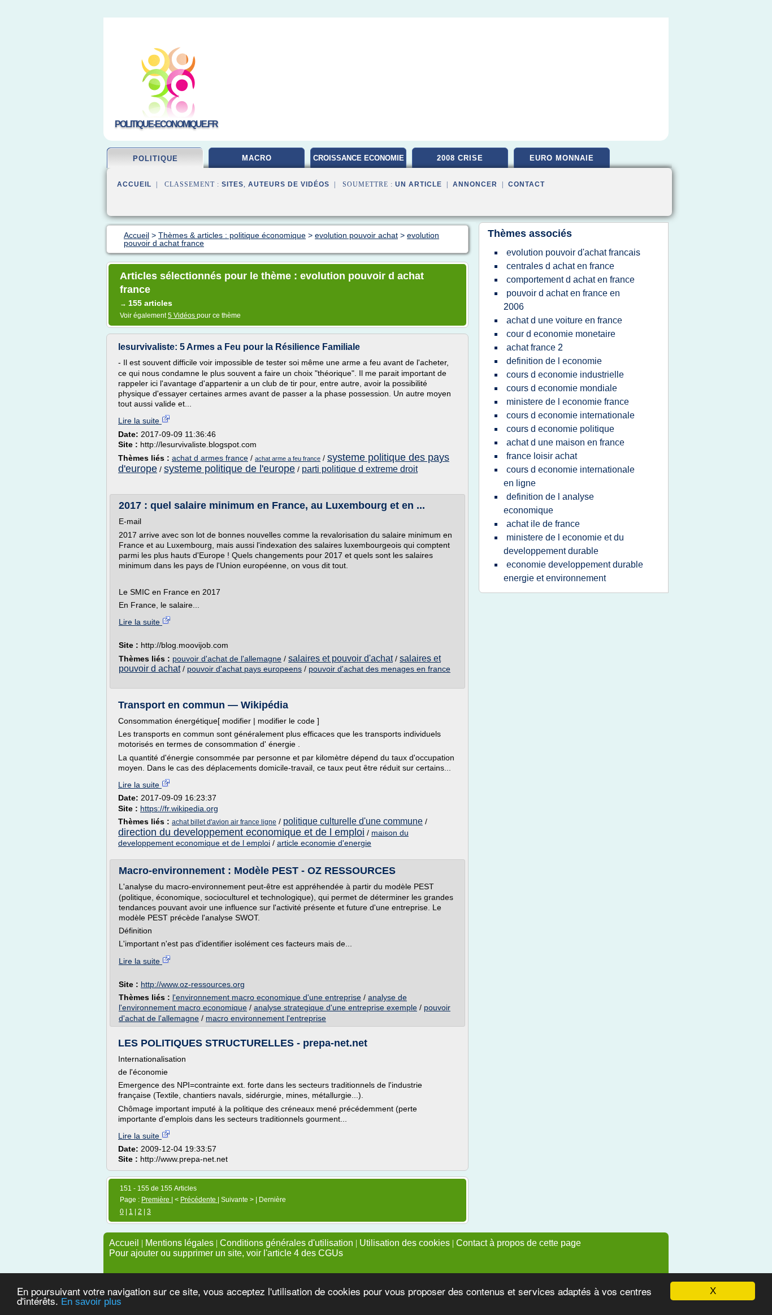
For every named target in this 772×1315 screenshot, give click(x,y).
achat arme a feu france (287, 458)
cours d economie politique (560, 429)
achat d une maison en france (565, 442)
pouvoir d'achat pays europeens (244, 668)
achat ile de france (543, 524)
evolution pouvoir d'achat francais (573, 252)
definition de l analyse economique (549, 503)
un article (418, 184)
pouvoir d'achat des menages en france (379, 668)
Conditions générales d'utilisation (286, 1243)
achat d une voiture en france (564, 320)
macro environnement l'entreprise (266, 1018)
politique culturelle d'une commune (353, 821)
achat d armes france (210, 457)
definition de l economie (554, 361)
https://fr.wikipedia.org (179, 808)
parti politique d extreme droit (360, 469)
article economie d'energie (324, 842)
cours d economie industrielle (565, 374)
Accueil (134, 184)
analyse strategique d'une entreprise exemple (335, 1007)
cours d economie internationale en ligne (569, 476)
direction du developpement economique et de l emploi (241, 832)
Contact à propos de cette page (518, 1243)
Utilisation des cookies (404, 1243)
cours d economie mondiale (561, 388)
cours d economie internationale (570, 415)
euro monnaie (562, 158)
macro (257, 158)
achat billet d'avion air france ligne (224, 822)
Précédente (199, 1200)
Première (156, 1200)
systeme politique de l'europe (229, 468)
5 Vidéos (182, 315)
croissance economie (358, 158)
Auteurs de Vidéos (288, 184)
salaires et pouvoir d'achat (340, 658)
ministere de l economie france (567, 401)
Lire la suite (140, 420)
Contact (526, 184)
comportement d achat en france (570, 279)
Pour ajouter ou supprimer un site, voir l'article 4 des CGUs (226, 1253)
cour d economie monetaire (560, 334)
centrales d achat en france (560, 266)
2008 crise (460, 158)
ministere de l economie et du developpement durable (564, 544)
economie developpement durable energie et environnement (573, 571)
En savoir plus (91, 1301)
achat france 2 (534, 347)
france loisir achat (541, 456)
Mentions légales (179, 1243)
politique (155, 158)
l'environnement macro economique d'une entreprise (266, 997)
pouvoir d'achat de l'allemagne (226, 658)
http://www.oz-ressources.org (193, 984)
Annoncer (475, 184)
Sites (233, 184)
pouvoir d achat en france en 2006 (562, 300)
